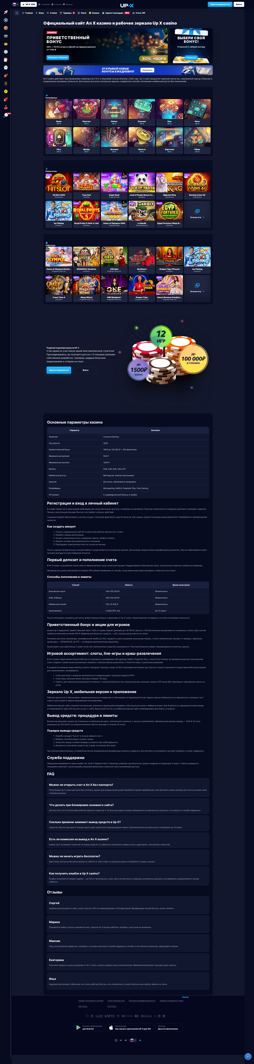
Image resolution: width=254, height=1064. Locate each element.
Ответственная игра (116, 1001)
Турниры (68, 13)
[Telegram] (125, 1040)
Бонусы (95, 13)
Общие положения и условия (90, 1001)
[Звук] (140, 1040)
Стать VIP (140, 13)
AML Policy (82, 1006)
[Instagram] (116, 1040)
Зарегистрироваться (220, 4)
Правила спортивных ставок (171, 1001)
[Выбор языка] (15, 4)
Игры (41, 13)
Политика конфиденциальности (142, 1001)
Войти (239, 4)
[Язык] (133, 1040)
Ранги (83, 13)
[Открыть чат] (248, 1056)
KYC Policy (112, 1006)
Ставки (53, 13)
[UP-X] (127, 5)
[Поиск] (17, 13)
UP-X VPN (30, 4)
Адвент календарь (117, 13)
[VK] (121, 1040)
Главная (29, 13)
